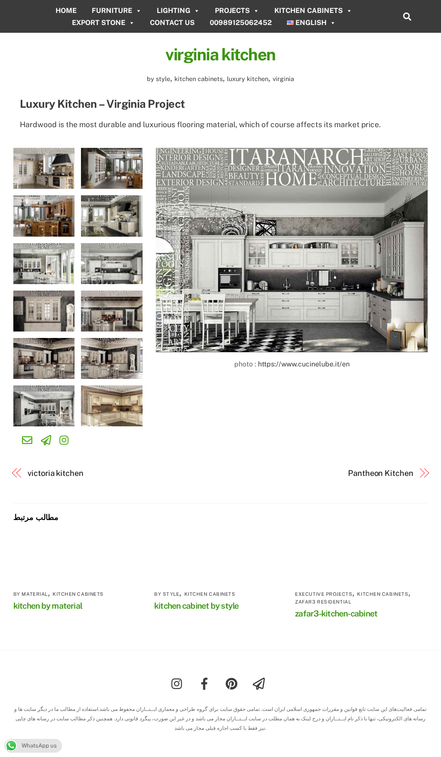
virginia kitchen (220, 54)
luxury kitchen (247, 78)
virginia (283, 78)
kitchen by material (47, 605)
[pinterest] (233, 683)
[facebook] (206, 683)
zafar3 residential (323, 602)
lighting (173, 10)
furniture (112, 10)
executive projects (323, 594)
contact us (172, 23)
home (66, 10)
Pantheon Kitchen (380, 473)
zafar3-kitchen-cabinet (336, 613)
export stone (98, 23)
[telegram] (260, 683)
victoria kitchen (56, 473)
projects (232, 10)
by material (30, 594)
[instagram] (179, 683)
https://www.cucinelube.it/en (303, 364)
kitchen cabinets (308, 10)
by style (158, 78)
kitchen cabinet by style (196, 605)
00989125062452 (241, 23)
